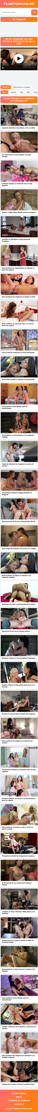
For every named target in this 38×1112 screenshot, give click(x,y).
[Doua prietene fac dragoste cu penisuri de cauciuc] (19, 728)
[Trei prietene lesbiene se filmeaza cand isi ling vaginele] (19, 757)
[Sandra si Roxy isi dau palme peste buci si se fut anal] (19, 672)
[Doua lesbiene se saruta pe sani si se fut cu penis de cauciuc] (19, 311)
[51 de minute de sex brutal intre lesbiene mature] (19, 870)
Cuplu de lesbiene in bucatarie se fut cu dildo (18, 128)
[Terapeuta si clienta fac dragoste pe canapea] (19, 843)
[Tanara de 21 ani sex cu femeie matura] (19, 618)
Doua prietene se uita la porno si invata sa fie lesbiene (18, 970)
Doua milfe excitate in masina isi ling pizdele (18, 379)
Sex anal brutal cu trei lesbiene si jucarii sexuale (16, 155)
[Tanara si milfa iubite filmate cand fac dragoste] (19, 199)
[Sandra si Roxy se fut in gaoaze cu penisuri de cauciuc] (19, 1014)
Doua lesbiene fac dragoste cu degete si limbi (18, 297)
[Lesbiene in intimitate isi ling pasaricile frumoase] (19, 226)
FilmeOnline (19, 4)
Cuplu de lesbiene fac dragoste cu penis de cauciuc (17, 465)
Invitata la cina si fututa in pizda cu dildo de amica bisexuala (18, 941)
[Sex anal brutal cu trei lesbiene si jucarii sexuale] (19, 142)
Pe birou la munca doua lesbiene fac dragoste (18, 714)
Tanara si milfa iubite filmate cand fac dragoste (19, 212)
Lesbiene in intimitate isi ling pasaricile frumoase (16, 240)
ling (21, 92)
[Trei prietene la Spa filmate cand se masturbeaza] (19, 393)
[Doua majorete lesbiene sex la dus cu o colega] (19, 535)
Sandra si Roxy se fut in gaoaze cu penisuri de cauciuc (19, 1027)
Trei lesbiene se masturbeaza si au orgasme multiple (18, 436)
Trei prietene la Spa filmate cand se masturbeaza (14, 407)
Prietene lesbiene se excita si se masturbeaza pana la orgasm (18, 799)
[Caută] (34, 12)
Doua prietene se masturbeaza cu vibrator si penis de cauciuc (18, 269)
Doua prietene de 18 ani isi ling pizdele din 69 (18, 521)
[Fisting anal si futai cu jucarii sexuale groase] (19, 1071)
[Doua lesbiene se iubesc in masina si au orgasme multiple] (19, 562)
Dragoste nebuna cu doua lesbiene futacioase (18, 658)
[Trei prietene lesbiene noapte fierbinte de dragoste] (19, 480)
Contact (19, 1104)
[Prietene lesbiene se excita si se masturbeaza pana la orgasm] (19, 785)
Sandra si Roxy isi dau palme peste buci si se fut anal (18, 686)
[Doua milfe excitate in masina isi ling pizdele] (19, 366)
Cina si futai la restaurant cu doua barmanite (18, 352)
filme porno (19, 1093)
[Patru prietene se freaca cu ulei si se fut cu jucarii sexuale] (19, 814)
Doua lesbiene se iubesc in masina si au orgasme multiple (16, 576)
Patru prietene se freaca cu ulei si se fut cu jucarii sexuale (17, 828)
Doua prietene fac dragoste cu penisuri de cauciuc (17, 742)
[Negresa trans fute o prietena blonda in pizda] (19, 591)
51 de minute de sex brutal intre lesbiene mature (16, 884)
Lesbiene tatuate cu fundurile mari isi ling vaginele (17, 184)
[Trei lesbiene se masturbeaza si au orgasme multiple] (19, 422)
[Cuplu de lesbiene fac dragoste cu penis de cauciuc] (19, 451)
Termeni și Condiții (19, 1100)
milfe (28, 92)
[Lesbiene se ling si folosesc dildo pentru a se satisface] (19, 899)
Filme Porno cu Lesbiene (21, 87)
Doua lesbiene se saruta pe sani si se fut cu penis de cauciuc (18, 324)
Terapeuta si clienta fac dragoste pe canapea (18, 856)
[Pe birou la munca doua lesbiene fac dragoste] (19, 701)
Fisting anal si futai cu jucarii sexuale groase (18, 1084)
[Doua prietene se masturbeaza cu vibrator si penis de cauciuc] (19, 255)
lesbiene (13, 92)
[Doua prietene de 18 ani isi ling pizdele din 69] (19, 508)
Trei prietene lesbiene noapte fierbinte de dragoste (17, 493)
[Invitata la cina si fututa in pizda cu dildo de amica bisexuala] (19, 927)
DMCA (19, 1097)
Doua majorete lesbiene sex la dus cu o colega (19, 548)
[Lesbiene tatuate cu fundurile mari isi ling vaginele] (19, 170)
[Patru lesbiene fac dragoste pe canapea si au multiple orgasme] (19, 1042)
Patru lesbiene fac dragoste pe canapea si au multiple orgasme (18, 1056)
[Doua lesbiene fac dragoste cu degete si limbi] (19, 284)
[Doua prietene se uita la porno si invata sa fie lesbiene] (19, 956)
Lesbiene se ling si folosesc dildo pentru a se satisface (18, 912)
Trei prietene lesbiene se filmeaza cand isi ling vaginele (18, 770)
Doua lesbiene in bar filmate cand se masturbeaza (15, 999)
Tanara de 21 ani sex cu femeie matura (16, 631)
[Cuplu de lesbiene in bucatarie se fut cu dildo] (19, 115)
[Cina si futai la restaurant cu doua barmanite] (19, 339)
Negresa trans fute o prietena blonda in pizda (18, 604)
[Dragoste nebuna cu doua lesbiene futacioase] (19, 645)
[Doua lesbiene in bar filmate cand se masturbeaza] (19, 985)
